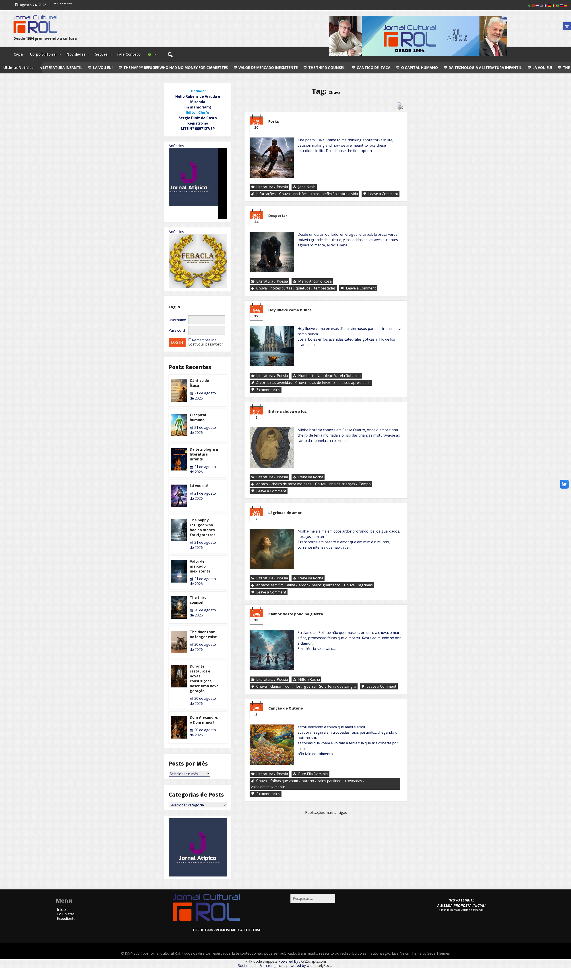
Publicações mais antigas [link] (326, 812)
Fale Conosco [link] (129, 54)
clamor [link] (276, 686)
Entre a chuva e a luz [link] (287, 411)
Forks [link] (273, 121)
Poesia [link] (282, 186)
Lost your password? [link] (205, 344)
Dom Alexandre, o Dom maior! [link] (204, 720)
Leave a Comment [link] (383, 194)
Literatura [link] (264, 186)
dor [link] (288, 686)
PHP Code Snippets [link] (261, 961)
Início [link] (61, 909)
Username (177, 319)
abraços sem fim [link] (269, 585)
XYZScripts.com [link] (313, 961)
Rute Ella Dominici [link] (313, 773)
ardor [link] (303, 585)
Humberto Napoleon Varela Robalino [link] (329, 375)
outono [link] (308, 780)
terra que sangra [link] (342, 686)
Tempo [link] (365, 483)
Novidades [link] (75, 54)
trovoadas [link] (353, 780)
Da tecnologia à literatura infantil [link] (396, 67)
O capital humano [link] (331, 67)
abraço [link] (262, 483)
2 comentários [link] (268, 794)
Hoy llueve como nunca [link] (290, 310)
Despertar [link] (277, 215)
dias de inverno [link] (322, 382)
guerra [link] (310, 686)
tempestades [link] (325, 288)
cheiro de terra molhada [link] (291, 483)
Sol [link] (321, 686)
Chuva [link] (284, 194)
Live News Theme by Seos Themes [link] (421, 953)
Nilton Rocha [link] (309, 679)
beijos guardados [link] (326, 585)
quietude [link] (303, 288)
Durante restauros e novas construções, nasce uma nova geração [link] (204, 678)
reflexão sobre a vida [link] (340, 194)
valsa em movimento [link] (268, 786)
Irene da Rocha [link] (310, 477)
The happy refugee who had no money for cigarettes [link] (87, 67)
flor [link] (297, 686)
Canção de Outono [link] (285, 708)
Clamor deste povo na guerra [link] (295, 614)
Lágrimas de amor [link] (285, 512)
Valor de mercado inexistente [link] (179, 67)
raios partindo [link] (329, 780)
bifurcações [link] (266, 194)
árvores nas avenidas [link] (274, 382)
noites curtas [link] (281, 288)
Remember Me (204, 339)
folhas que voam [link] (284, 780)
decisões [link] (300, 194)
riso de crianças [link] (342, 483)
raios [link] (315, 194)
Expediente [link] (66, 918)
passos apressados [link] (354, 382)
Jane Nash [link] (306, 186)
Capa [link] (18, 54)
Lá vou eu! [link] (454, 67)
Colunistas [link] (65, 914)
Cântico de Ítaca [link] (285, 67)
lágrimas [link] (365, 585)
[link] (567, 26)
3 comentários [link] (268, 389)
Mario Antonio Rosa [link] (315, 281)
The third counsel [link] (237, 67)
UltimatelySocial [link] (320, 965)
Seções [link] (101, 54)
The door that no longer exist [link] (203, 634)
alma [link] (291, 585)
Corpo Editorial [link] (43, 54)
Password (177, 330)
